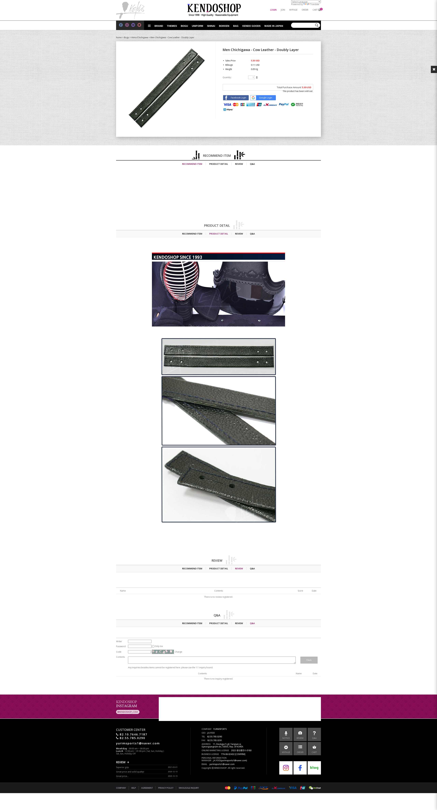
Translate (314, 4)
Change (178, 651)
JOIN (283, 9)
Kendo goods (251, 26)
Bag (235, 26)
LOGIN (273, 9)
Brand (158, 26)
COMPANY (121, 787)
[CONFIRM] (240, 754)
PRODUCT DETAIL (218, 163)
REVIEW (239, 163)
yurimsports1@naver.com (222, 764)
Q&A (252, 163)
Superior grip (122, 767)
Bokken (224, 26)
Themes (172, 26)
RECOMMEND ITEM (192, 163)
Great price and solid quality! (130, 771)
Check (309, 660)
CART (315, 9)
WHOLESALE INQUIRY (189, 787)
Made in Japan (273, 26)
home (119, 37)
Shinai (211, 26)
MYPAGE (293, 9)
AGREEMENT (147, 787)
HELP (133, 787)
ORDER (305, 9)
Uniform (197, 26)
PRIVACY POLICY (165, 787)
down (256, 77)
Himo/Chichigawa (139, 37)
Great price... (122, 776)
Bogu (184, 26)
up (256, 76)
